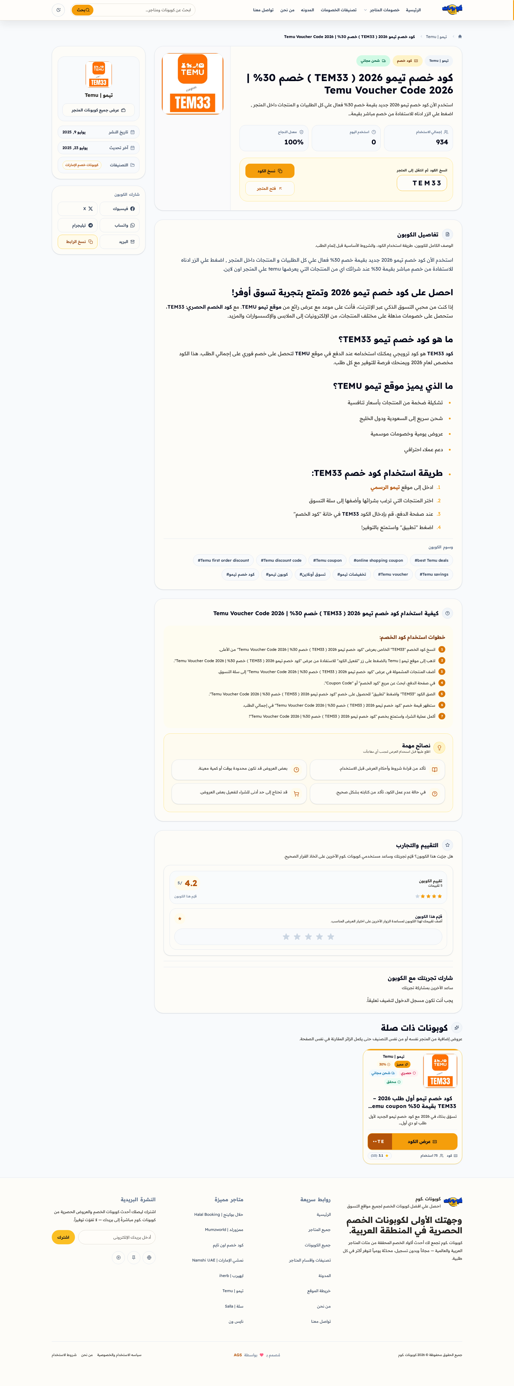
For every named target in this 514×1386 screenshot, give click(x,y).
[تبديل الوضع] (58, 10)
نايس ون (236, 1321)
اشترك (63, 1237)
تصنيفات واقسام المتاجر (310, 1260)
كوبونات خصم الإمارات (81, 165)
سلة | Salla (234, 1306)
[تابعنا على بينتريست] (133, 1257)
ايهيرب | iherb (231, 1275)
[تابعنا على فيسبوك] (149, 1257)
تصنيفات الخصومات (339, 9)
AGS (238, 1354)
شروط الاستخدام (64, 1355)
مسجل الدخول (409, 1000)
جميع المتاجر (319, 1229)
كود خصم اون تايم (228, 1245)
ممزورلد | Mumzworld (224, 1229)
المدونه (307, 9)
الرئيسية (413, 9)
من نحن (287, 9)
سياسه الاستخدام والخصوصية (119, 1355)
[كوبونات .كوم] (444, 10)
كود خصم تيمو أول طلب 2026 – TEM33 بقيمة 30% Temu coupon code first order (412, 1106)
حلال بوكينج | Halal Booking (218, 1214)
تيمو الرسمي (385, 487)
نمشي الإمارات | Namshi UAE (217, 1260)
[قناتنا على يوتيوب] (118, 1257)
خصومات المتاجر (384, 9)
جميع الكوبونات (318, 1245)
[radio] (330, 936)
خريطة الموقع (319, 1290)
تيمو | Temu (436, 36)
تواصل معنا (263, 9)
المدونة (325, 1275)
